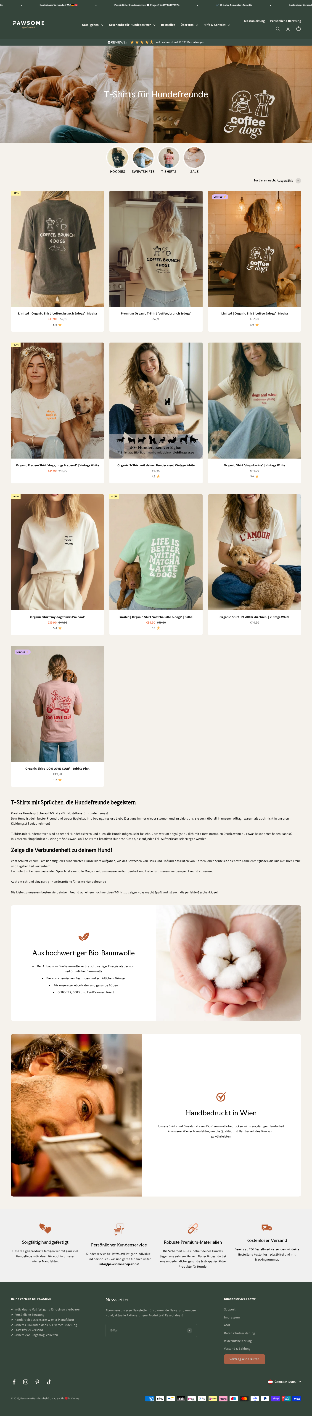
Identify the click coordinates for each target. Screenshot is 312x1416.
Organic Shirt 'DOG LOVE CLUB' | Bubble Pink (57, 768)
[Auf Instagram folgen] (26, 1382)
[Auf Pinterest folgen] (37, 1382)
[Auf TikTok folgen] (49, 1382)
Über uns (187, 25)
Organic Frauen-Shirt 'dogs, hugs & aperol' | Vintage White (57, 465)
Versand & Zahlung (237, 1348)
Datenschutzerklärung (239, 1333)
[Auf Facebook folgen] (14, 1382)
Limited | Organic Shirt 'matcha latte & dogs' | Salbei (156, 617)
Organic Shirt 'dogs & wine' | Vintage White (254, 465)
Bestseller (168, 25)
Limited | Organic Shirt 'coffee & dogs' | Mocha (254, 313)
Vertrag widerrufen (245, 1359)
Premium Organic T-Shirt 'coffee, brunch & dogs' (156, 313)
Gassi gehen (90, 25)
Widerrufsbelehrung (238, 1341)
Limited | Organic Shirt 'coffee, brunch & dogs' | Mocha (57, 313)
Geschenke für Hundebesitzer (130, 25)
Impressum (232, 1317)
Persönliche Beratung (285, 21)
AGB (227, 1325)
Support (229, 1309)
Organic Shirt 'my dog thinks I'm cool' (57, 617)
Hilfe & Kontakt (214, 25)
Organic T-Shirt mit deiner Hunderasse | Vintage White (156, 465)
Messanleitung (254, 21)
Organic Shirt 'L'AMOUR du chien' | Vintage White (254, 617)
